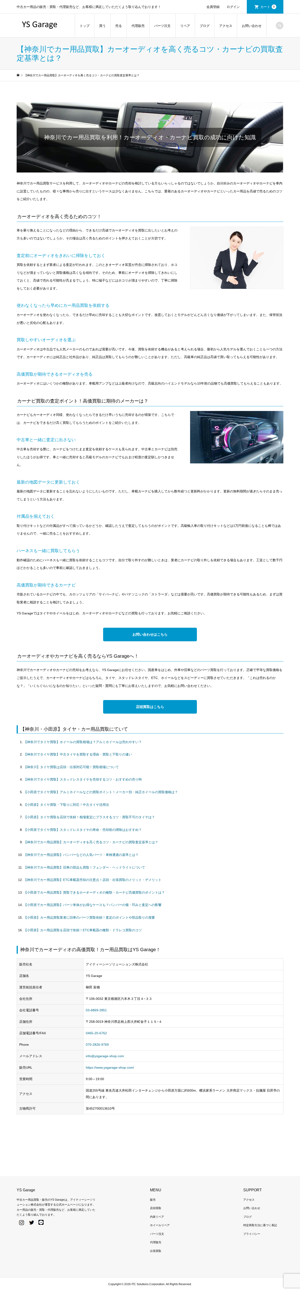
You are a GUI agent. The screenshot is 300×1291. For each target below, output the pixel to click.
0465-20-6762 (96, 1033)
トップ (85, 26)
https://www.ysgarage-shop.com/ (110, 1067)
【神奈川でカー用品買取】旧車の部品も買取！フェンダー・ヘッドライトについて (84, 867)
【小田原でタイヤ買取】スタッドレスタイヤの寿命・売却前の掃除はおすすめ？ (83, 830)
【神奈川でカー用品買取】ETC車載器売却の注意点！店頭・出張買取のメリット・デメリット (92, 880)
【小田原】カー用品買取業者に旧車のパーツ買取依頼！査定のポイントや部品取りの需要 (89, 917)
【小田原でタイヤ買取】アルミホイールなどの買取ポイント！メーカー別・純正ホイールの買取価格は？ (101, 792)
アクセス (225, 26)
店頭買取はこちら (150, 707)
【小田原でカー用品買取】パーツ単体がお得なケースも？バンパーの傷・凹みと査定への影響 (92, 905)
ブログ (205, 26)
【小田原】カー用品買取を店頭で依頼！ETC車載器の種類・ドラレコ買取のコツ (83, 930)
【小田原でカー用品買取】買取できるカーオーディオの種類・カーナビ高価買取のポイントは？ (94, 892)
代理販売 (138, 26)
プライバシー (251, 1234)
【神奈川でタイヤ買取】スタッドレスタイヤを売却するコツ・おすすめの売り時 (83, 779)
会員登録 (213, 7)
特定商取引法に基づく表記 (260, 1225)
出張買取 (155, 1251)
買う (102, 26)
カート (267, 7)
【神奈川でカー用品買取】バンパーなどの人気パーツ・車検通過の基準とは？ (81, 855)
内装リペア (157, 1216)
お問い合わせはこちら (150, 634)
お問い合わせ (252, 26)
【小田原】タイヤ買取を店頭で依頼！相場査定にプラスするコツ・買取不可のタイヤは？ (89, 817)
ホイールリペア (160, 1225)
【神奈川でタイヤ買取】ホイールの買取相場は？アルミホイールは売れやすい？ (83, 742)
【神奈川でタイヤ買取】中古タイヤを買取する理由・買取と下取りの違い (78, 754)
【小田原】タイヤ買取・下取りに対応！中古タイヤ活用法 (66, 805)
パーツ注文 (162, 26)
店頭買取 (155, 1208)
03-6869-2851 (96, 1010)
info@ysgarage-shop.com (105, 1056)
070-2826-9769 (97, 1044)
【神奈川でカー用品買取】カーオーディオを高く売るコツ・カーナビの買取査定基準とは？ (91, 842)
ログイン (233, 7)
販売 (153, 1199)
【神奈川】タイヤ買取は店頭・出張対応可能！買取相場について (71, 767)
